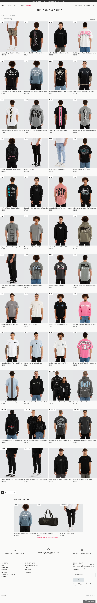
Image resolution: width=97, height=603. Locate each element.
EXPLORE (21, 5)
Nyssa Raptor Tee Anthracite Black (11, 91)
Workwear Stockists (8, 574)
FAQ (3, 565)
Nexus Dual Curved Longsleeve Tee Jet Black (36, 208)
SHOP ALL (9, 5)
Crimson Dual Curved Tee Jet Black (34, 53)
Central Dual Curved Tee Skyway (33, 363)
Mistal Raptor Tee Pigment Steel (33, 285)
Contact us (5, 563)
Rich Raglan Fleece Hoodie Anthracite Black (36, 402)
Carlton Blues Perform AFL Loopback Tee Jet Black (36, 440)
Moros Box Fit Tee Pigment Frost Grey (34, 247)
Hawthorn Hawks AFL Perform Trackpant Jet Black (13, 479)
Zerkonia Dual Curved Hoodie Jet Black (59, 247)
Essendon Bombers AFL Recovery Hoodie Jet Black (13, 440)
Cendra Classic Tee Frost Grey (10, 324)
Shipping (4, 570)
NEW (3, 5)
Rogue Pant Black (29, 169)
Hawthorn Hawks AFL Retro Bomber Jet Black (61, 402)
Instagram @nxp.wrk (31, 565)
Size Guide (5, 567)
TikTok (27, 567)
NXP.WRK (28, 5)
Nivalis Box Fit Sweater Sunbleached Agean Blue (36, 91)
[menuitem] (3, 5)
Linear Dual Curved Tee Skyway (10, 402)
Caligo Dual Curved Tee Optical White (12, 363)
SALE (15, 5)
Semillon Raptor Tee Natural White (58, 363)
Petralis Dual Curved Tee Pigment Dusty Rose (61, 208)
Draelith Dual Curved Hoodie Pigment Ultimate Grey (36, 130)
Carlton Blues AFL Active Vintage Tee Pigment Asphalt (61, 440)
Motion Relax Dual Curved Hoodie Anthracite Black (61, 479)
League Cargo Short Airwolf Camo (11, 53)
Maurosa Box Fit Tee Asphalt (57, 285)
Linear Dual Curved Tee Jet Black (58, 130)
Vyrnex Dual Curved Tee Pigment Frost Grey (13, 247)
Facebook (28, 570)
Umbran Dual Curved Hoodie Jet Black (59, 53)
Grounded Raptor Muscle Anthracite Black (60, 91)
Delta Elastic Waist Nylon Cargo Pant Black (13, 285)
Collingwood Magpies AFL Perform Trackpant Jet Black (36, 479)
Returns (4, 572)
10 (14, 492)
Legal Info (5, 576)
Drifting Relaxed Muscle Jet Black (11, 208)
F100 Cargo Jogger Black (67, 533)
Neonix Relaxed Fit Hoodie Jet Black (11, 169)
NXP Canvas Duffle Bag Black (45, 533)
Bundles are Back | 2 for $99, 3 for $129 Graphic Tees (48, 1)
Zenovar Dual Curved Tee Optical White (12, 130)
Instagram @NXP (30, 563)
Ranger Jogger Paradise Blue (57, 169)
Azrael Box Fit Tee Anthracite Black (58, 324)
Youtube (28, 572)
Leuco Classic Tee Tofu (30, 324)
